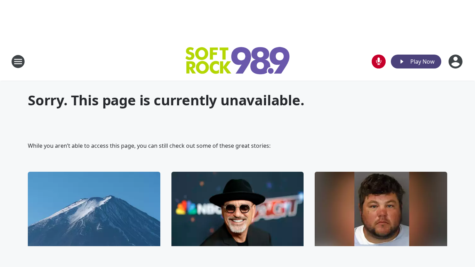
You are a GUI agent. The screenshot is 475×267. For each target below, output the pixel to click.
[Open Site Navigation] (18, 61)
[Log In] (456, 61)
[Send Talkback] (379, 61)
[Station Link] (237, 61)
